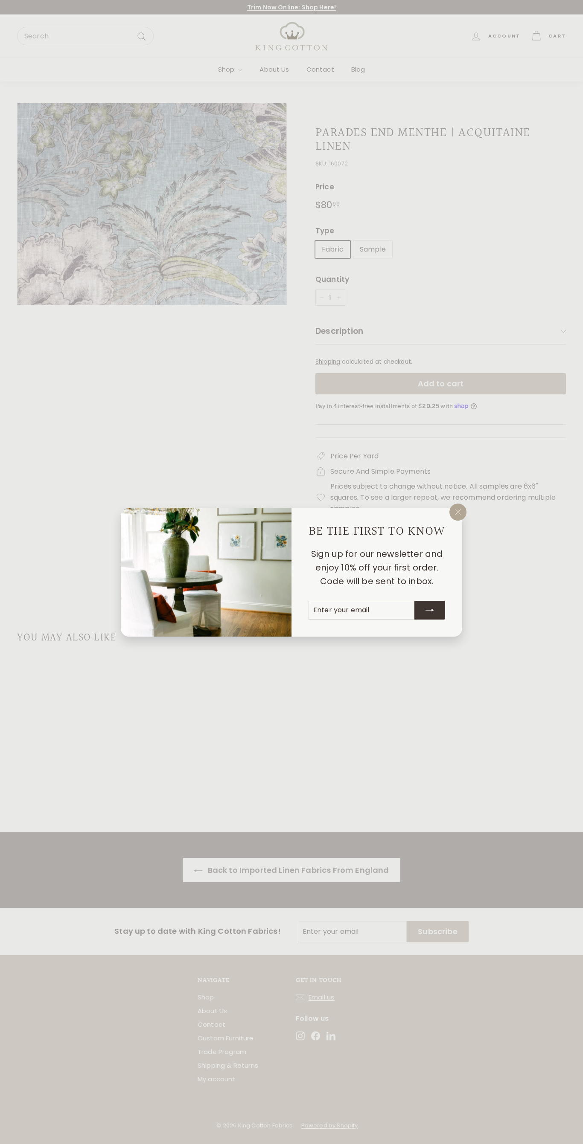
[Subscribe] (429, 609)
